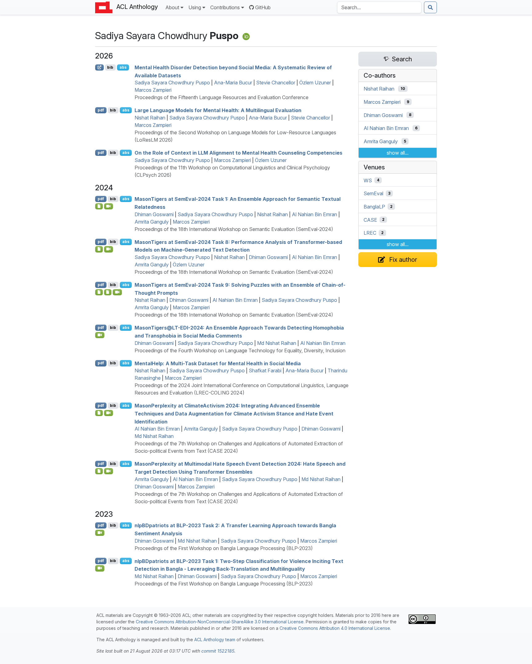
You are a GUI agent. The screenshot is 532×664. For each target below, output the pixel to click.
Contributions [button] (225, 7)
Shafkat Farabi (265, 370)
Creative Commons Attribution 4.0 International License (335, 628)
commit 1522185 (217, 651)
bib (110, 67)
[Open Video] (108, 206)
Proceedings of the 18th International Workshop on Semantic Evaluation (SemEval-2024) (234, 229)
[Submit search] (430, 7)
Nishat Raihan (150, 118)
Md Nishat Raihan (276, 343)
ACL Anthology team (214, 639)
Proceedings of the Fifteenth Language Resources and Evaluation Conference (221, 97)
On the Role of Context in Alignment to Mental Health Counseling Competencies (238, 153)
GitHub (263, 7)
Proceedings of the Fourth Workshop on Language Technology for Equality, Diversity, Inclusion (240, 350)
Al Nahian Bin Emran (314, 214)
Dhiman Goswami (154, 214)
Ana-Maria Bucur (233, 82)
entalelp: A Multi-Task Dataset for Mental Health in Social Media (218, 363)
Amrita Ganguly (152, 222)
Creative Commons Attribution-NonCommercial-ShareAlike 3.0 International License (220, 621)
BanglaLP (374, 207)
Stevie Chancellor (275, 82)
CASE (370, 220)
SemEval (373, 193)
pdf (101, 110)
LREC (370, 233)
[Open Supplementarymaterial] (99, 206)
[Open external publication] (99, 67)
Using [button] (194, 7)
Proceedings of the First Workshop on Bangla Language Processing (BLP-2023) (224, 548)
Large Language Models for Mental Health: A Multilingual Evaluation (218, 110)
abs (123, 67)
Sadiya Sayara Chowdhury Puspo (172, 82)
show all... (398, 153)
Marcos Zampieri (153, 90)
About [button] (172, 7)
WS (368, 180)
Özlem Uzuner (315, 82)
